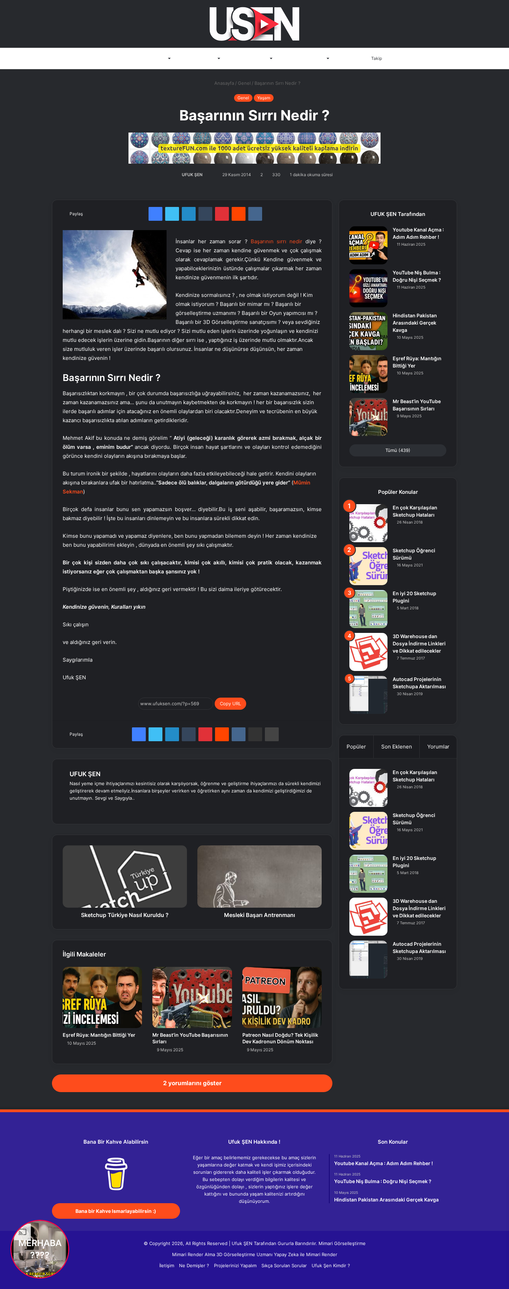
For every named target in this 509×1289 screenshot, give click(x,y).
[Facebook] (155, 214)
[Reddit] (238, 214)
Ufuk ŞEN (242, 1243)
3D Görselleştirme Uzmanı (244, 1254)
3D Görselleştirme (248, 58)
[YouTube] (107, 809)
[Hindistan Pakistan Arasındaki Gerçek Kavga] (368, 331)
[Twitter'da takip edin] (206, 174)
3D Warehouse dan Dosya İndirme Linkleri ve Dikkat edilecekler (419, 643)
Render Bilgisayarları (303, 58)
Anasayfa (116, 58)
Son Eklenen (396, 746)
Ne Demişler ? (194, 1265)
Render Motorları (198, 58)
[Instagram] (123, 809)
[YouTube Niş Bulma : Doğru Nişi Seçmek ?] (368, 288)
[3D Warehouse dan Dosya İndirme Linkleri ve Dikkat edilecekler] (368, 652)
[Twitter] (172, 214)
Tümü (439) (397, 450)
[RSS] (275, 1214)
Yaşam (263, 97)
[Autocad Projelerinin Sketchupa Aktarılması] (368, 695)
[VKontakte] (255, 214)
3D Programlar (151, 58)
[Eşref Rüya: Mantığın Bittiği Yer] (102, 997)
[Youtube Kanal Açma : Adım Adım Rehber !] (368, 245)
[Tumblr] (205, 214)
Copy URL (230, 703)
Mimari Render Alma (193, 1254)
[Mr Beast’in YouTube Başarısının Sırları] (192, 997)
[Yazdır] (272, 734)
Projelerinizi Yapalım (235, 1265)
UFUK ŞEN (192, 174)
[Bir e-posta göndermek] (211, 174)
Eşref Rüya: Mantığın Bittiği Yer (99, 1035)
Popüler (356, 746)
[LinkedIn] (189, 214)
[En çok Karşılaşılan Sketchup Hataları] (368, 523)
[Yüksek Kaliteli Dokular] (254, 146)
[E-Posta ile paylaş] (255, 734)
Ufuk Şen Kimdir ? (331, 1265)
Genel (244, 83)
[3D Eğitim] (254, 24)
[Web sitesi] (74, 809)
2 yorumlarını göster (192, 1083)
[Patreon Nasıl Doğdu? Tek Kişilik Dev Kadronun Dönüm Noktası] (282, 997)
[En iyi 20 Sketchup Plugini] (368, 609)
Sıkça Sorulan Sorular (284, 1265)
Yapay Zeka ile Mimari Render (305, 1254)
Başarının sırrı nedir (276, 241)
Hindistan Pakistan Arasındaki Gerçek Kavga (415, 322)
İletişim (346, 58)
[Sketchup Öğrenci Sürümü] (368, 566)
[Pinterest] (222, 214)
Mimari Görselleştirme (342, 1243)
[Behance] (115, 809)
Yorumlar (438, 746)
